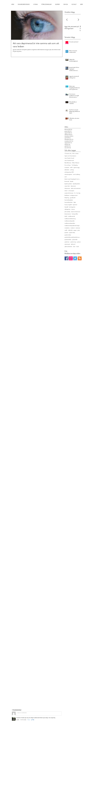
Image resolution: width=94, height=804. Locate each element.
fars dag (78, 193)
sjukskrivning (73, 242)
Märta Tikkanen (75, 162)
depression (73, 186)
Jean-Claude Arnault (69, 158)
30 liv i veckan (75, 153)
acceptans (67, 167)
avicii (66, 176)
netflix (66, 230)
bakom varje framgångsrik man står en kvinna (73, 179)
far (75, 193)
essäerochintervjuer (69, 193)
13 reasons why (68, 153)
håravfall (66, 207)
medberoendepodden (70, 223)
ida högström (72, 207)
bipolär (71, 181)
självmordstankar (68, 246)
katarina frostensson (75, 211)
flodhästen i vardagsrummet (71, 195)
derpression (67, 188)
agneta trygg (76, 167)
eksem (66, 190)
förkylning (67, 197)
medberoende (71, 216)
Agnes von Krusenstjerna (70, 156)
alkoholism (67, 169)
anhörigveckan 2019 (69, 172)
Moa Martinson (68, 162)
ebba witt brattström (76, 188)
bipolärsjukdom (76, 183)
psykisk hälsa (72, 232)
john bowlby (67, 211)
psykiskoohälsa (68, 239)
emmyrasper (71, 190)
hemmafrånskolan (69, 202)
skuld (77, 246)
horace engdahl (68, 204)
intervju (73, 209)
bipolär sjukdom (68, 183)
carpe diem (67, 186)
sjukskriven (67, 242)
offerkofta (70, 230)
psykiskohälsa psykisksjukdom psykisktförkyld (73, 237)
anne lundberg (76, 174)
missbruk (72, 228)
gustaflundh (72, 197)
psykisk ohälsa (68, 235)
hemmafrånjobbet (69, 200)
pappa (75, 230)
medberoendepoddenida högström (73, 225)
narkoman (77, 228)
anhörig (72, 169)
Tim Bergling (75, 165)
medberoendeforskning (70, 218)
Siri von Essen (68, 165)
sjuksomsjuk (67, 244)
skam (74, 246)
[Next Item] (78, 20)
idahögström (67, 209)
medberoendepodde (69, 221)
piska (78, 230)
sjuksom (79, 242)
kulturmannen (68, 214)
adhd (71, 167)
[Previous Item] (67, 20)
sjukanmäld (74, 239)
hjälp (75, 202)
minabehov (67, 228)
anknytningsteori (68, 174)
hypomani (75, 204)
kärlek (66, 216)
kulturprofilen (75, 214)
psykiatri (66, 232)
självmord (73, 244)
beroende (67, 181)
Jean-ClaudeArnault (69, 160)
